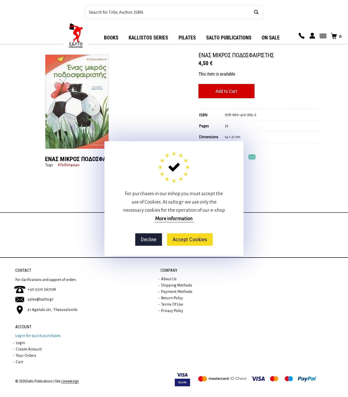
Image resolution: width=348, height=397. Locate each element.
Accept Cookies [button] (189, 239)
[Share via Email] (252, 157)
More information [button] (174, 218)
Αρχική (76, 36)
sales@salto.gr (40, 299)
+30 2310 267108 (42, 289)
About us (169, 279)
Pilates (187, 38)
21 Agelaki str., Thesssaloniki (52, 309)
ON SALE (271, 38)
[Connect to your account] (311, 36)
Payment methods (176, 292)
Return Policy (172, 298)
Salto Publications (228, 38)
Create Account (29, 349)
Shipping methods (176, 285)
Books (111, 38)
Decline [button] (149, 239)
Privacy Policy (172, 311)
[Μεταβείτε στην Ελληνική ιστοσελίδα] (322, 36)
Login (20, 343)
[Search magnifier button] (256, 12)
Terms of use (172, 304)
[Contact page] (301, 36)
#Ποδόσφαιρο (68, 165)
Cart (19, 362)
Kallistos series (148, 38)
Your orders (26, 355)
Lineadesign (70, 381)
